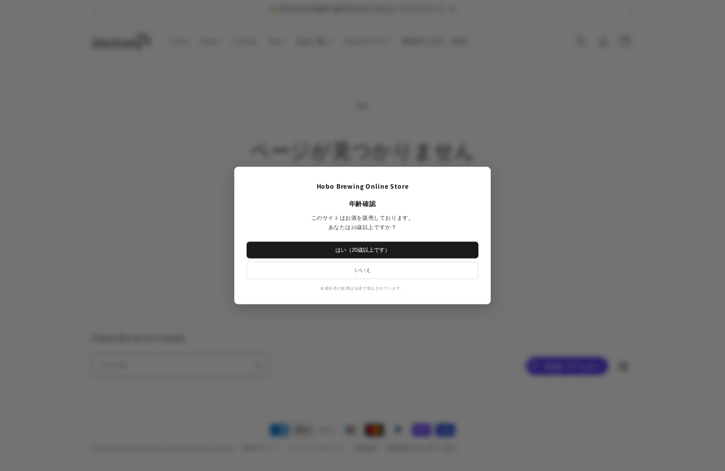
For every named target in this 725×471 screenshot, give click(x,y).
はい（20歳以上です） (362, 249)
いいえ (363, 269)
